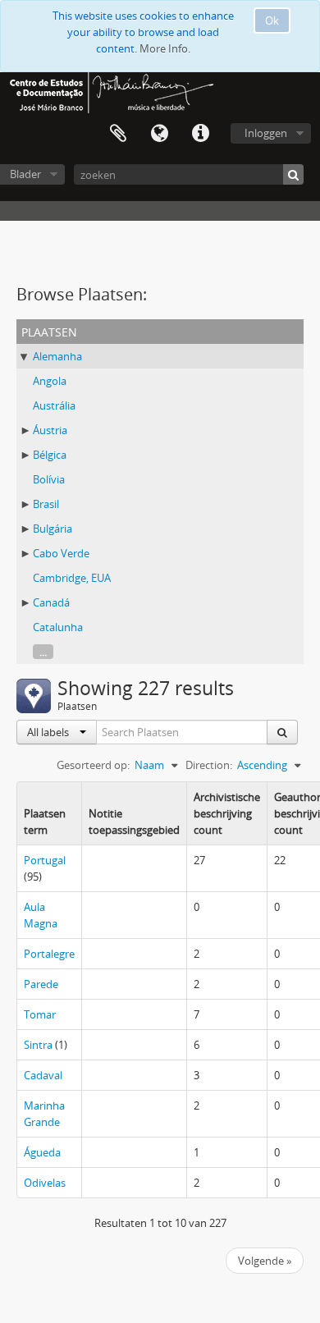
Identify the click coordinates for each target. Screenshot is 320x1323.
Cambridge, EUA (72, 577)
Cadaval (43, 1075)
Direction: (208, 765)
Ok (272, 20)
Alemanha (57, 356)
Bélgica (49, 454)
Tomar (40, 1014)
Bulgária (52, 528)
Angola (49, 380)
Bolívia (49, 479)
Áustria (50, 430)
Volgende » (264, 1260)
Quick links (200, 133)
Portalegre (49, 953)
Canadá (51, 602)
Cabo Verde (61, 553)
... (43, 651)
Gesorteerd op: (93, 765)
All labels (49, 732)
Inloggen (266, 133)
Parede (41, 984)
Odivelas (45, 1182)
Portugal (45, 860)
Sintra (38, 1044)
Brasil (46, 504)
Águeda (42, 1152)
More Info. (164, 48)
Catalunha (58, 627)
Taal (159, 133)
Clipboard (118, 133)
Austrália (54, 405)
